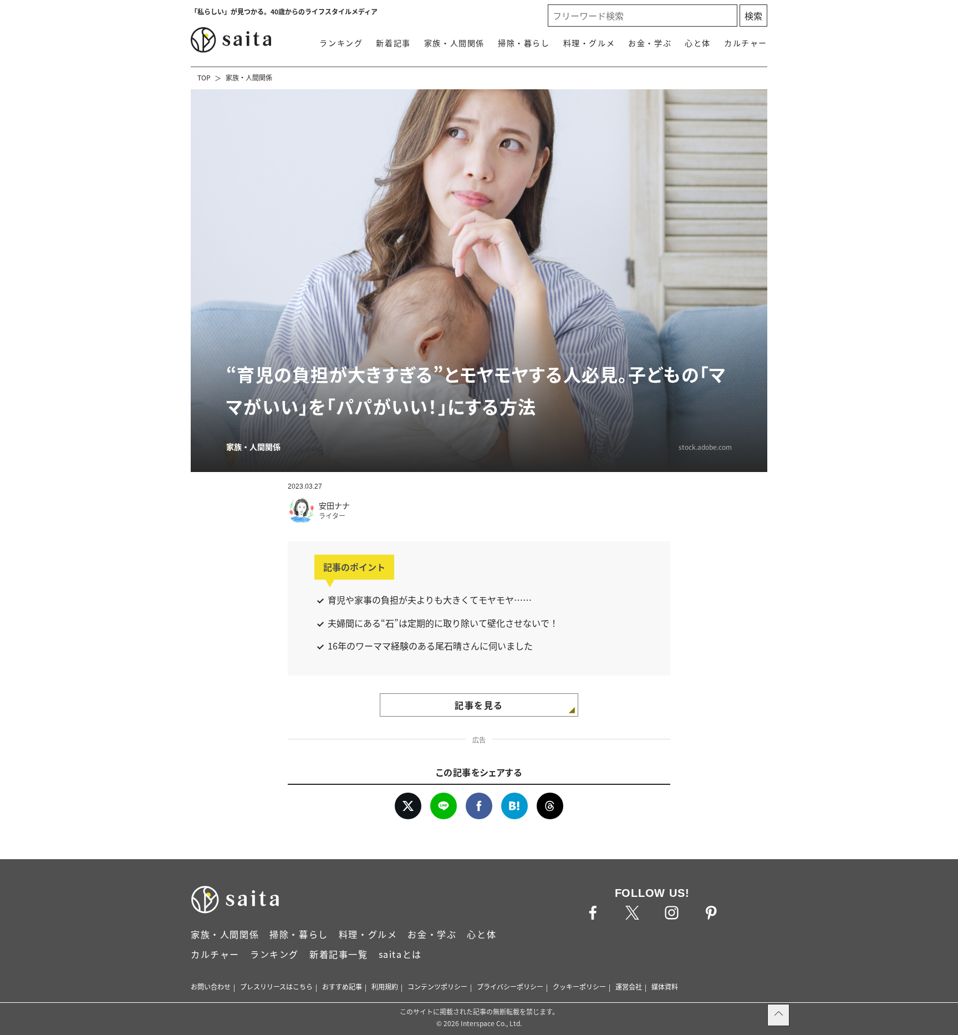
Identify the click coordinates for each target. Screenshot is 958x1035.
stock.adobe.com (705, 446)
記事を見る (479, 705)
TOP (204, 77)
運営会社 (628, 986)
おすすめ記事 (342, 986)
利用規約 (384, 986)
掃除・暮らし (524, 42)
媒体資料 (664, 986)
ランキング (341, 42)
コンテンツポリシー (437, 986)
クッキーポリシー (579, 986)
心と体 (698, 42)
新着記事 (393, 42)
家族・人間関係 (454, 42)
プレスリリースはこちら (276, 986)
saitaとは (400, 954)
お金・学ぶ (649, 42)
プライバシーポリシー (510, 986)
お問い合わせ (211, 986)
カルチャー (745, 42)
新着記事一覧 (338, 954)
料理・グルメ (589, 42)
